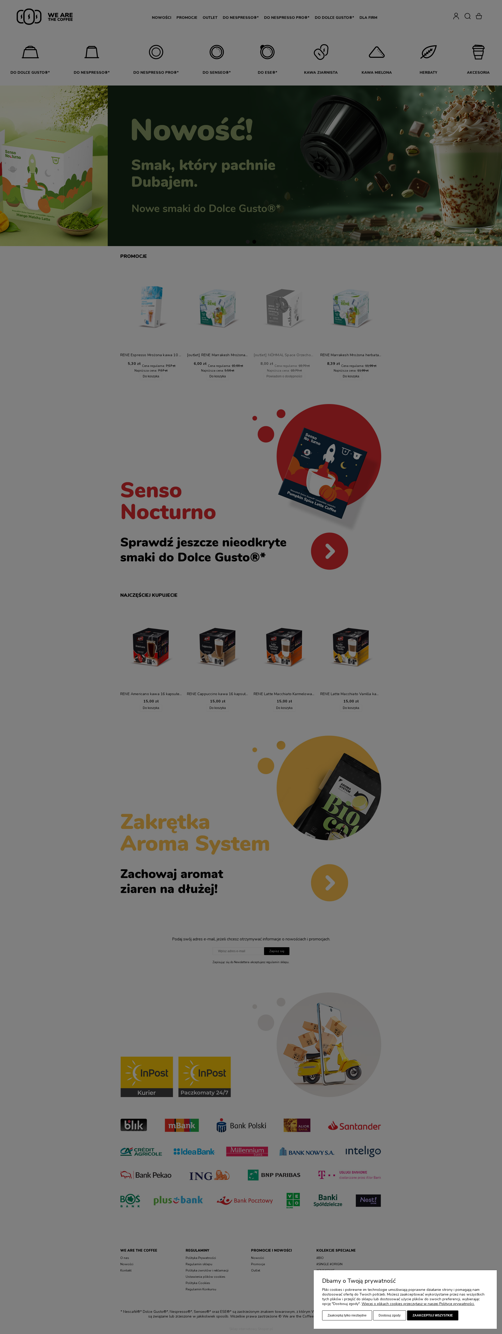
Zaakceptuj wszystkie (433, 1315)
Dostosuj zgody (390, 1315)
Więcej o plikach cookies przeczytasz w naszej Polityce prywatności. (418, 1303)
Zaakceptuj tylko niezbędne (347, 1315)
